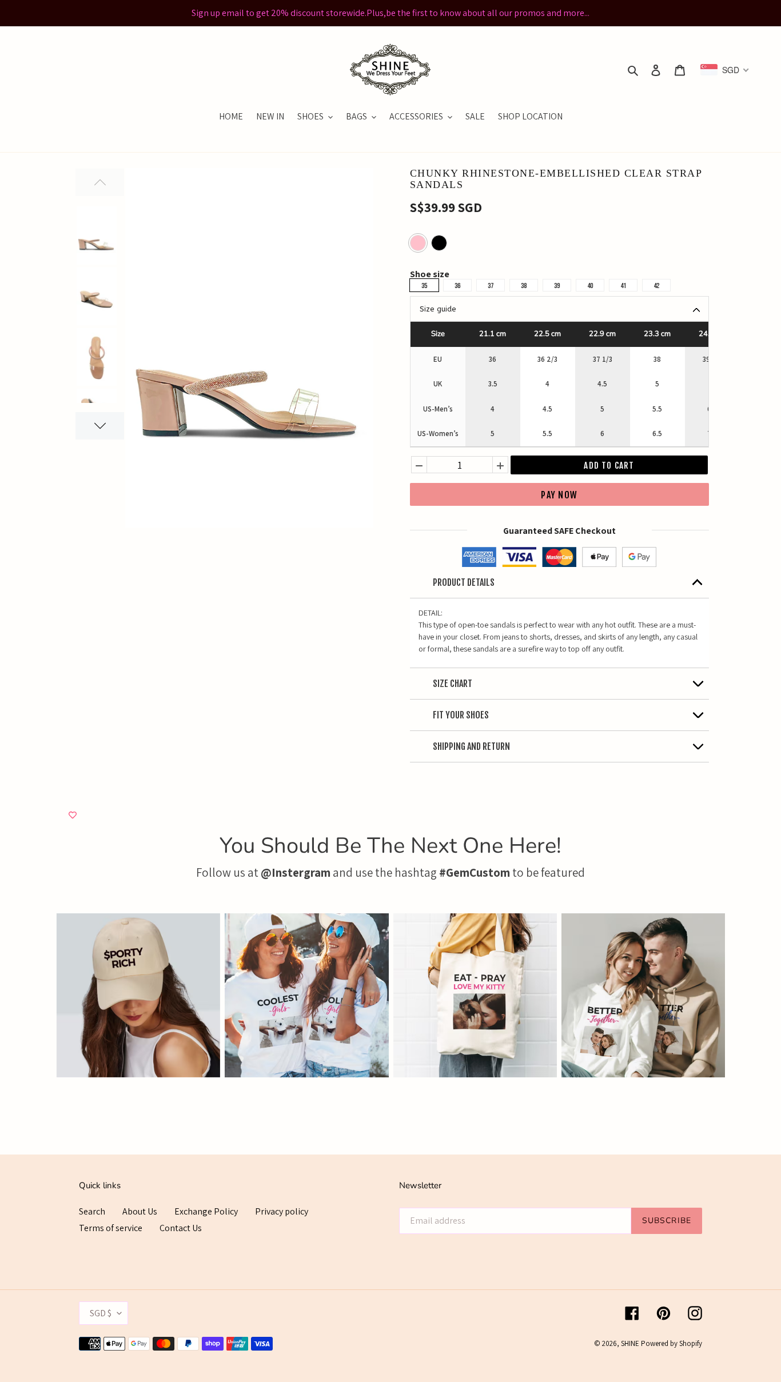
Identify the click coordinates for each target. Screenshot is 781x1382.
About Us (139, 1211)
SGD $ (100, 1313)
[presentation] (39, 995)
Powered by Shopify (671, 1343)
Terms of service (110, 1228)
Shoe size (429, 275)
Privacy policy (281, 1211)
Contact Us (181, 1228)
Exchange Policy (206, 1211)
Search (92, 1211)
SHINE (630, 1343)
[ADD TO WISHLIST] (72, 815)
